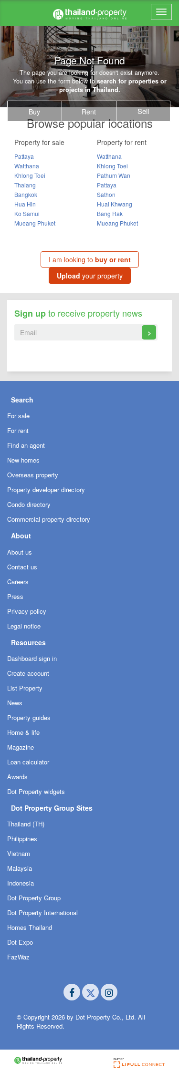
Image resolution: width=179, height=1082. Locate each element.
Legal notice (24, 625)
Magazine (20, 747)
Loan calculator (28, 761)
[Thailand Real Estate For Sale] (90, 13)
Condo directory (29, 504)
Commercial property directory (48, 519)
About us (19, 551)
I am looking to (90, 259)
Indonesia (20, 882)
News (14, 702)
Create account (28, 673)
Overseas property (32, 474)
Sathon (106, 194)
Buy (34, 111)
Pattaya (24, 156)
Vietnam (18, 853)
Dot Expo (20, 942)
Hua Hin (25, 204)
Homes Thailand (29, 927)
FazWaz (18, 956)
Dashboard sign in (32, 658)
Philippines (22, 838)
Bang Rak (110, 213)
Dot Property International (42, 912)
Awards (17, 776)
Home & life (23, 732)
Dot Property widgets (36, 791)
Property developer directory (46, 489)
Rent (89, 111)
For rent (18, 430)
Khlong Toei (29, 175)
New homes (23, 459)
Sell (143, 111)
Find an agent (26, 445)
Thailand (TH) (25, 823)
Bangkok (25, 194)
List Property (24, 687)
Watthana (26, 166)
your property (90, 275)
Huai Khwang (114, 204)
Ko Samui (27, 213)
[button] (89, 399)
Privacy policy (26, 611)
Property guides (29, 717)
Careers (18, 581)
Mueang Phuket (34, 223)
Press (15, 596)
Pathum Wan (113, 175)
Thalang (25, 185)
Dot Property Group (34, 897)
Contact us (22, 566)
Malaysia (19, 868)
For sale (18, 415)
